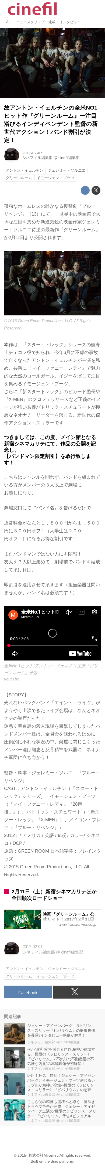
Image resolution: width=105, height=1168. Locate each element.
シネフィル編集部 (37, 158)
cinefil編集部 (68, 158)
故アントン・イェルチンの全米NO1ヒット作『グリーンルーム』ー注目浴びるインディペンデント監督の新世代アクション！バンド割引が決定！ (51, 123)
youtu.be (11, 679)
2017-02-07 (32, 153)
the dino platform (58, 1161)
